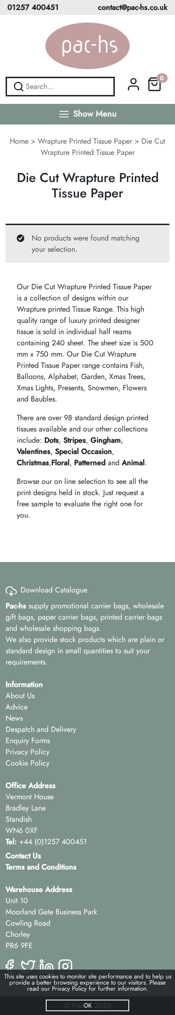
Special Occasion (83, 451)
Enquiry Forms (28, 740)
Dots (51, 440)
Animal (133, 462)
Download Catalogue (54, 589)
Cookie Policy (27, 763)
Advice (17, 706)
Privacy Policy (27, 751)
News (14, 718)
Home (19, 141)
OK (88, 1005)
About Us (20, 695)
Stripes (74, 440)
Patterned (89, 462)
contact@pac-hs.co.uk (133, 7)
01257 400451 (33, 7)
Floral (60, 462)
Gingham (106, 440)
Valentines (33, 451)
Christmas (33, 462)
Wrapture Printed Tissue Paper (85, 141)
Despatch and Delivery (41, 729)
